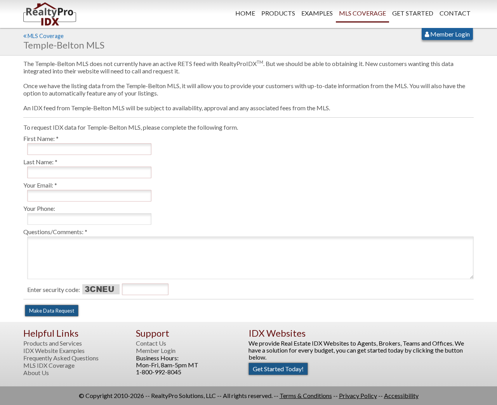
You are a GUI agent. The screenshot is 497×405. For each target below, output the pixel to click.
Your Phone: (39, 208)
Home (245, 13)
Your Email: (38, 185)
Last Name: (38, 161)
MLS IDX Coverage (49, 365)
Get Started (412, 13)
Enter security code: (53, 289)
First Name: (39, 138)
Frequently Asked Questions (61, 358)
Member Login (449, 34)
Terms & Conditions (306, 395)
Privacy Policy (358, 395)
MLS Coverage (362, 13)
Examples (317, 13)
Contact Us (151, 343)
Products (278, 13)
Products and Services (52, 343)
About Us (36, 372)
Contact (455, 13)
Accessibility (401, 395)
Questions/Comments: (53, 231)
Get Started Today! (278, 368)
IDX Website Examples (54, 350)
